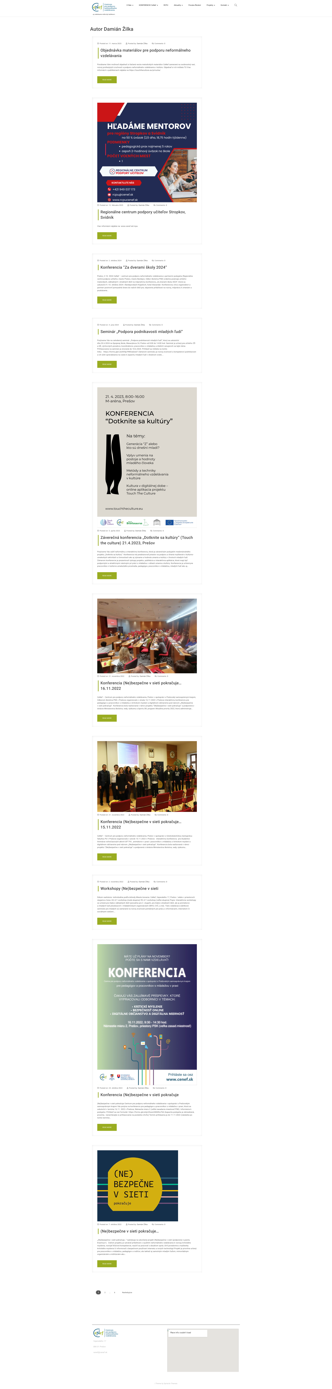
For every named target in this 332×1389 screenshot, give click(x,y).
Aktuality (178, 5)
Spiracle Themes (170, 1384)
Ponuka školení (194, 5)
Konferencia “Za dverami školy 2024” (134, 267)
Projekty (210, 5)
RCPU (166, 5)
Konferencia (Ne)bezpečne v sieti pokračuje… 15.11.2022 (141, 825)
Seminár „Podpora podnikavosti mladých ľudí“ (142, 331)
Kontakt (224, 5)
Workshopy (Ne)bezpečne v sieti (129, 888)
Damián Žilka (142, 44)
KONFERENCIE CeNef (148, 5)
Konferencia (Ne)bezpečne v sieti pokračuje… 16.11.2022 (141, 686)
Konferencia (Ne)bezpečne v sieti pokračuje (140, 1095)
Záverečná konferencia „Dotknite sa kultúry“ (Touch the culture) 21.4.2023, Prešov (147, 540)
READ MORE (107, 80)
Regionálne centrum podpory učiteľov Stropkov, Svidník (143, 215)
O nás (129, 5)
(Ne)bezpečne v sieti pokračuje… (130, 1231)
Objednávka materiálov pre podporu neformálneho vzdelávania (146, 53)
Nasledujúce (127, 1293)
